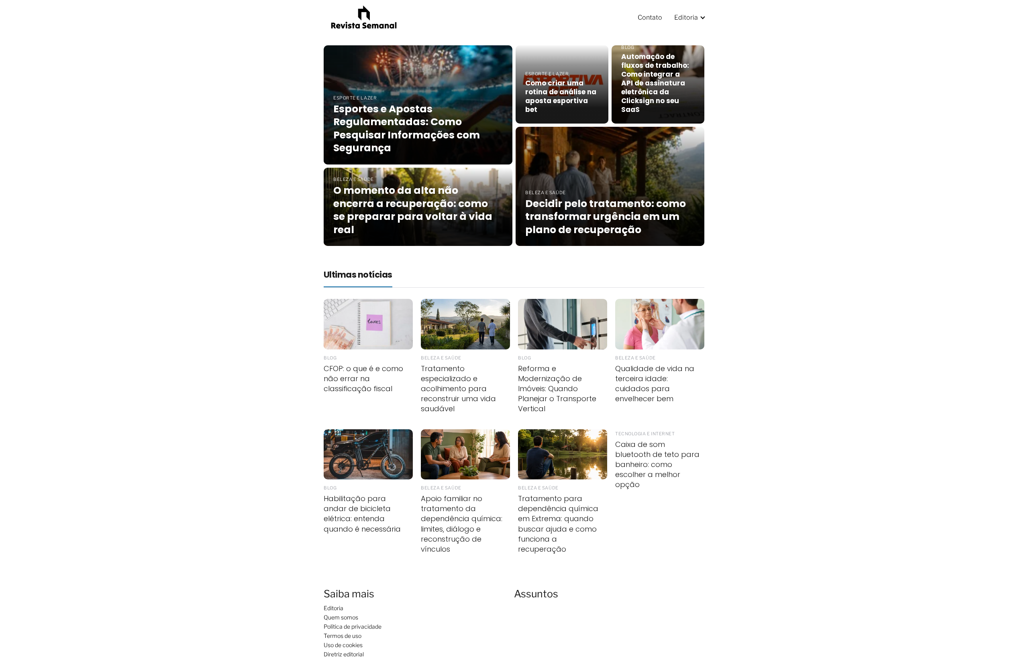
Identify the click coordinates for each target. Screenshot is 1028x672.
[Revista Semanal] (364, 16)
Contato (650, 17)
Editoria (686, 17)
